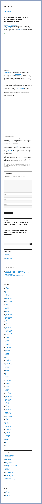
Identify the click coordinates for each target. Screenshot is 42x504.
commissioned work (9, 459)
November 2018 (8, 413)
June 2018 (7, 420)
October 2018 (7, 415)
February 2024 (8, 327)
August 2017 (7, 435)
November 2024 (8, 314)
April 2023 (7, 340)
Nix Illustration (9, 6)
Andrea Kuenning (8, 277)
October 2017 (7, 432)
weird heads (7, 481)
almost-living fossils (9, 455)
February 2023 (8, 343)
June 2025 (7, 305)
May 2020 (7, 387)
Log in (6, 491)
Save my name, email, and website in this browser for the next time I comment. (18, 209)
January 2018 (7, 428)
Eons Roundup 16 (8, 258)
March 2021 (7, 373)
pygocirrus (28, 165)
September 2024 (8, 317)
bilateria (18, 164)
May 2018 (7, 422)
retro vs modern (8, 471)
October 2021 (7, 363)
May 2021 (7, 370)
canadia (28, 164)
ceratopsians (7, 458)
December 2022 (8, 344)
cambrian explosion (17, 163)
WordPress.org (8, 495)
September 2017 (8, 433)
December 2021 (8, 360)
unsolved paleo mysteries (10, 479)
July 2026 (7, 288)
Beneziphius (7, 260)
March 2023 (7, 341)
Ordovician (20, 29)
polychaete (20, 165)
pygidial (17, 146)
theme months (6, 164)
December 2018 (8, 412)
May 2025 (7, 307)
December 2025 (8, 297)
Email (5, 199)
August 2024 (7, 318)
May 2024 (7, 323)
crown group (9, 150)
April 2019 (7, 406)
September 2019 (8, 399)
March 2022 (7, 357)
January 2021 (7, 376)
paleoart (22, 163)
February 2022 (8, 358)
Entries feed (7, 492)
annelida (14, 164)
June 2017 (7, 438)
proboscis (19, 76)
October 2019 (8, 397)
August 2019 (7, 400)
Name (5, 194)
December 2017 (8, 429)
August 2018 (7, 417)
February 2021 (8, 374)
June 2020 (7, 386)
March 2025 (7, 310)
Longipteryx (21, 269)
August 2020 (7, 383)
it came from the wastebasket (11, 465)
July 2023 (7, 335)
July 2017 (7, 436)
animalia (11, 164)
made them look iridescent (13, 81)
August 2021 (7, 366)
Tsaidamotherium (20, 271)
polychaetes (9, 26)
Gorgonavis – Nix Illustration (11, 269)
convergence (7, 89)
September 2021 (8, 364)
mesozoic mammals (9, 466)
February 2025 (8, 311)
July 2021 (7, 367)
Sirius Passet (23, 138)
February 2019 (8, 409)
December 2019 (8, 394)
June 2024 (7, 321)
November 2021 (8, 361)
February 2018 (8, 426)
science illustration (27, 163)
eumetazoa (6, 165)
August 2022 (7, 350)
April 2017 (7, 441)
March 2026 (7, 294)
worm (8, 166)
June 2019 (7, 403)
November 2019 (8, 396)
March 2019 (7, 407)
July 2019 (7, 402)
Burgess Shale (18, 73)
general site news (8, 462)
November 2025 (8, 298)
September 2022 (8, 348)
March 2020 (7, 390)
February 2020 (8, 392)
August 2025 (7, 302)
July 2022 (7, 351)
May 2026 (7, 291)
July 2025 (7, 304)
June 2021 (7, 369)
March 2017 (7, 442)
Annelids (6, 24)
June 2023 (7, 337)
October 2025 (8, 299)
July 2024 (7, 320)
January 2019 (7, 410)
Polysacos (7, 257)
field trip (7, 460)
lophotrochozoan (20, 88)
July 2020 (7, 384)
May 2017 (7, 439)
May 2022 (7, 354)
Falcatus (15, 277)
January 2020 (8, 393)
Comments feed (8, 493)
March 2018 (7, 425)
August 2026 (7, 287)
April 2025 (7, 308)
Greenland (11, 140)
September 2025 (8, 301)
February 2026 (8, 295)
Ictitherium (7, 255)
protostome (24, 165)
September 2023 (8, 333)
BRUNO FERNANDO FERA (10, 271)
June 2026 (7, 289)
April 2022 (7, 356)
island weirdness (8, 463)
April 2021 (7, 371)
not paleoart (7, 468)
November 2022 (8, 346)
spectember (7, 473)
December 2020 (8, 377)
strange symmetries (9, 475)
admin (7, 163)
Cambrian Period (14, 24)
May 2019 (7, 405)
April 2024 (7, 324)
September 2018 (8, 416)
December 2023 (8, 328)
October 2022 (8, 347)
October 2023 (8, 331)
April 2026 (7, 292)
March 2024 (7, 325)
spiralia (5, 166)
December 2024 (8, 312)
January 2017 (7, 445)
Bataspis (7, 254)
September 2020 (8, 382)
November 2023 (8, 330)
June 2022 (7, 353)
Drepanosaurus (20, 275)
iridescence (10, 165)
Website (6, 204)
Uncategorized (8, 478)
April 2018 (7, 423)
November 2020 (8, 379)
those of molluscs (8, 86)
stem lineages (7, 27)
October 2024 (8, 315)
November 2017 (8, 430)
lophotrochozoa (15, 165)
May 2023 (7, 338)
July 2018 (7, 419)
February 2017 (8, 443)
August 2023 (7, 334)
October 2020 (8, 380)
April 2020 (7, 389)
